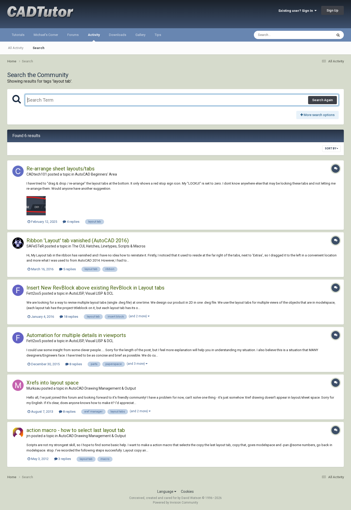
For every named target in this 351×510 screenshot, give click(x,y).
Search (38, 48)
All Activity (15, 48)
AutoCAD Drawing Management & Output (102, 388)
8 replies (75, 364)
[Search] (338, 35)
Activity (94, 35)
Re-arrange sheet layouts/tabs (60, 169)
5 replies (69, 269)
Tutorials (18, 35)
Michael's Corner (46, 35)
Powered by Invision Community (175, 502)
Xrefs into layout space (52, 383)
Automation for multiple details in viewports (76, 335)
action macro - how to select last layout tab (75, 430)
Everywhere (317, 35)
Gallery (140, 35)
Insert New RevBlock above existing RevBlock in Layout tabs (95, 288)
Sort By (331, 148)
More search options (319, 115)
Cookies (187, 491)
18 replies (70, 317)
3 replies (64, 459)
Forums (73, 35)
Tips (158, 35)
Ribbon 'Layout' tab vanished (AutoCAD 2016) (77, 240)
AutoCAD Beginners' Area (96, 174)
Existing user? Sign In (297, 11)
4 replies (72, 222)
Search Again (322, 100)
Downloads (117, 35)
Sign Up (332, 10)
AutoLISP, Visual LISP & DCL (91, 293)
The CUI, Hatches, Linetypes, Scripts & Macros (108, 246)
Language (165, 491)
